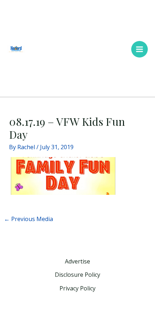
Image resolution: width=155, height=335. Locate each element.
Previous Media (28, 219)
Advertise (77, 261)
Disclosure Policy (77, 275)
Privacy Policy (77, 288)
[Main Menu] (139, 49)
